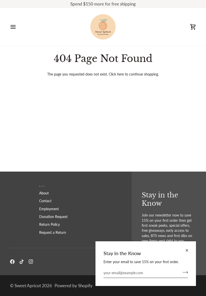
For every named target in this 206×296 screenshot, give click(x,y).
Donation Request (53, 217)
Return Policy (49, 225)
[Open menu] (17, 27)
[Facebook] (12, 261)
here (120, 74)
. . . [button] (41, 184)
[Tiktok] (22, 261)
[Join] (184, 272)
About (44, 193)
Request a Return (52, 233)
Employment (49, 209)
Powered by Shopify (73, 285)
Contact (45, 201)
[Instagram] (31, 261)
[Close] (189, 250)
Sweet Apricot (28, 285)
